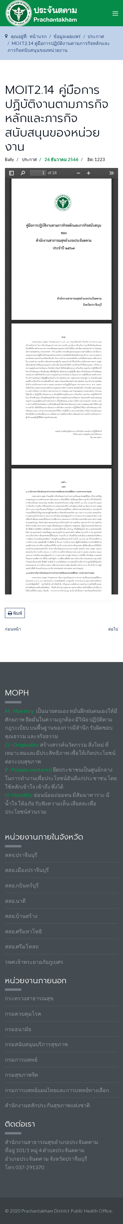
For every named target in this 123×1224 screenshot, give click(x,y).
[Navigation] (115, 13)
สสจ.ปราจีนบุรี (21, 855)
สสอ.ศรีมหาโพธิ (23, 931)
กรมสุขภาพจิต (21, 1074)
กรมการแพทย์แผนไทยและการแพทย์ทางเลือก (57, 1090)
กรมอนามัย (18, 1029)
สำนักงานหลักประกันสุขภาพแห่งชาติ (47, 1105)
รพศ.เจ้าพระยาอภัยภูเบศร (34, 962)
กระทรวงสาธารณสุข (29, 998)
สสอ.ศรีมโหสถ (22, 946)
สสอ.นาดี (15, 901)
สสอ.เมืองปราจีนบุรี (27, 870)
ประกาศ (29, 159)
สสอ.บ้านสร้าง (21, 916)
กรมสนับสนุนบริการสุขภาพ (36, 1044)
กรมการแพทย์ (21, 1059)
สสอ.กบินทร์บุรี (22, 885)
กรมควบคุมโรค (23, 1013)
